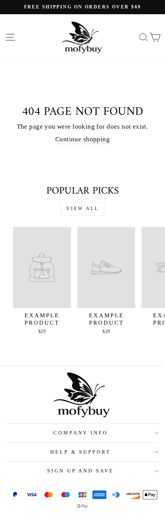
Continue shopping (82, 139)
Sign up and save (80, 471)
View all (82, 208)
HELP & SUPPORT (80, 452)
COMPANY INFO (80, 433)
